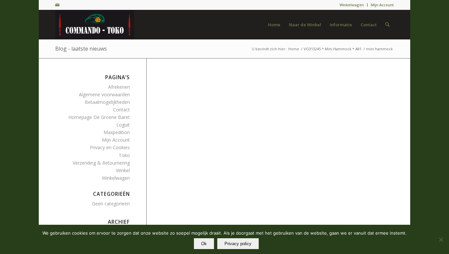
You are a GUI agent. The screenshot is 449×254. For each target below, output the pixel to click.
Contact (121, 109)
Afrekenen (119, 87)
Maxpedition (117, 132)
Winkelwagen (352, 4)
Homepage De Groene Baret (99, 117)
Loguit (123, 125)
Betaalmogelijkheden (107, 102)
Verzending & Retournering (101, 163)
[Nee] (440, 239)
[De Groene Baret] (94, 24)
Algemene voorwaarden (104, 94)
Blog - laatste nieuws (81, 48)
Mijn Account (382, 4)
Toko (124, 155)
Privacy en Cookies (110, 147)
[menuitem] (351, 5)
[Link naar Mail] (57, 5)
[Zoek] (387, 24)
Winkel (123, 170)
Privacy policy (238, 243)
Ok (204, 243)
